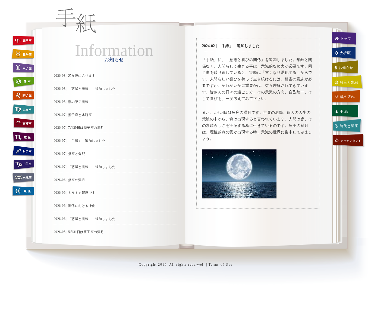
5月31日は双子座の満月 (86, 232)
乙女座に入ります (81, 76)
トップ (345, 38)
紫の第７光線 (78, 102)
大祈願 (345, 53)
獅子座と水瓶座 (80, 115)
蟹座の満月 (76, 180)
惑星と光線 (349, 82)
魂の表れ (347, 97)
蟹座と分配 (76, 154)
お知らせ (346, 68)
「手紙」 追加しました (87, 141)
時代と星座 (349, 126)
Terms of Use (220, 264)
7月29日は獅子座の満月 (86, 128)
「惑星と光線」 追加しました (92, 89)
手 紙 (344, 111)
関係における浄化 (81, 206)
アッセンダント (350, 140)
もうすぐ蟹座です (81, 193)
